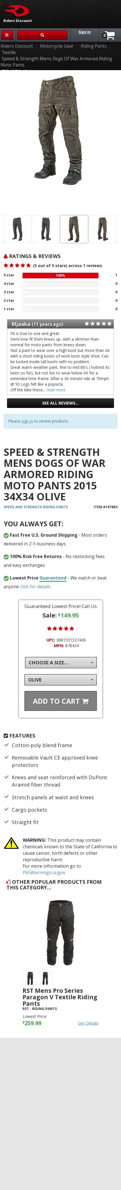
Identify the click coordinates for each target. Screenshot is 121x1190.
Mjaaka (21, 324)
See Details (88, 1023)
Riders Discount (17, 46)
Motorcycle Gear (57, 46)
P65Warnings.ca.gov (44, 872)
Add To (57, 701)
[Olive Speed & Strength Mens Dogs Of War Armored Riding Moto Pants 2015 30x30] (60, 144)
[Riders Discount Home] (15, 10)
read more (56, 389)
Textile (9, 52)
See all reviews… (60, 403)
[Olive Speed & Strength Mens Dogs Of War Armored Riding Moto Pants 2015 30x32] (102, 229)
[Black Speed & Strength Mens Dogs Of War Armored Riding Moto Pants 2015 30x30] (17, 229)
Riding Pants (94, 46)
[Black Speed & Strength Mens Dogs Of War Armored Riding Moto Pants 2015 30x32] (45, 229)
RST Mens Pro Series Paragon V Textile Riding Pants (60, 997)
